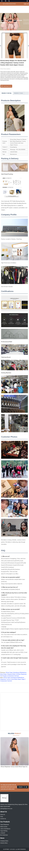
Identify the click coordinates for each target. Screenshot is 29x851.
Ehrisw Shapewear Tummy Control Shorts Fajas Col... (14, 766)
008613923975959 (5, 806)
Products (8, 20)
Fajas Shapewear (17, 20)
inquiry (21, 787)
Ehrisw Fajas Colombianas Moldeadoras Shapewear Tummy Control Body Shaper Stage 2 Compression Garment (12, 679)
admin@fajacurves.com (6, 808)
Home (2, 20)
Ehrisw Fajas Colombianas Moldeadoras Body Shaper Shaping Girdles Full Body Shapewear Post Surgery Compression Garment (13, 674)
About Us (2, 814)
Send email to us (7, 86)
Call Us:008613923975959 (9, 4)
